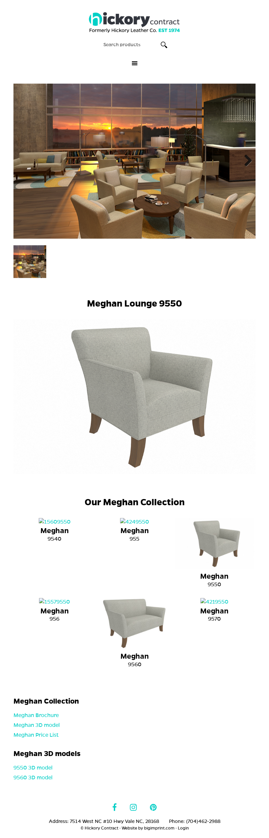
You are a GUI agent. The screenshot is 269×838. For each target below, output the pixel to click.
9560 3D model (32, 778)
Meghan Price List (36, 735)
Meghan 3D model (36, 725)
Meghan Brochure (36, 715)
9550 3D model (32, 768)
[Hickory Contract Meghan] (134, 161)
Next (245, 161)
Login (183, 828)
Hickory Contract (134, 19)
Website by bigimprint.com (148, 828)
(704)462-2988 (203, 821)
